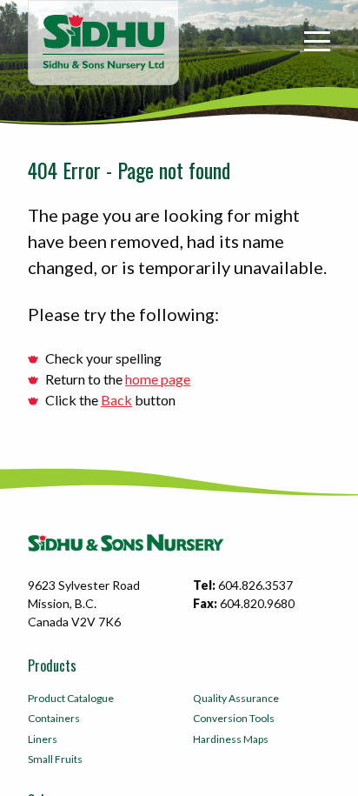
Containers (54, 718)
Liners (42, 739)
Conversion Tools (234, 718)
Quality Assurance (236, 698)
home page (157, 379)
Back (116, 399)
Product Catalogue (71, 698)
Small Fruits (55, 759)
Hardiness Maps (230, 739)
